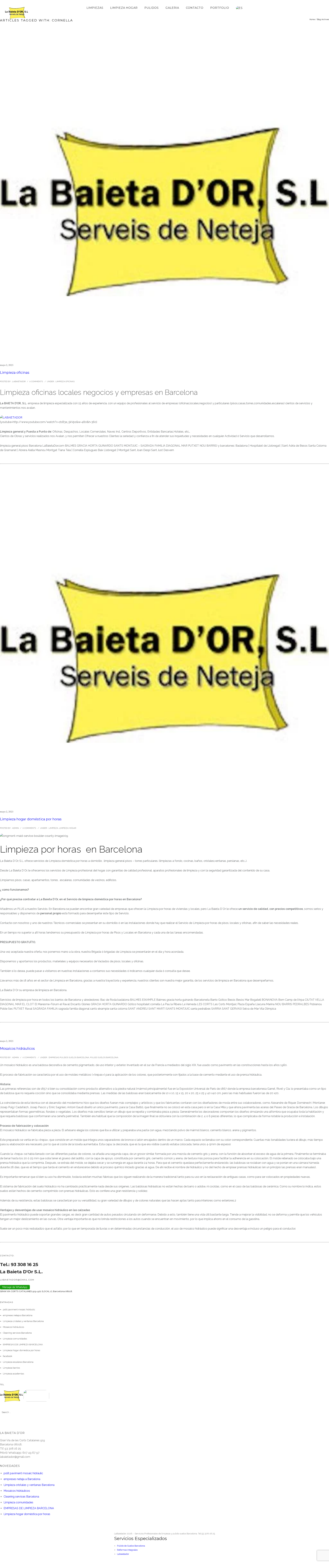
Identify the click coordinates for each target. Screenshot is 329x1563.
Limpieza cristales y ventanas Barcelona (23, 1321)
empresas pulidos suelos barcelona (68, 1057)
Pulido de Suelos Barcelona (131, 1545)
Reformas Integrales (127, 1550)
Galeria (172, 7)
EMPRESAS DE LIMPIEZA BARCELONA (23, 1344)
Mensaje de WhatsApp (14, 1287)
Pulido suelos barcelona (104, 1057)
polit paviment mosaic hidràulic (19, 1309)
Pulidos (151, 7)
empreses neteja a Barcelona (17, 1315)
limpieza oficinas (65, 381)
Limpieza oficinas (14, 372)
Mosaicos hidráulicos (17, 1048)
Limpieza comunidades (15, 1338)
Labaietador (123, 1554)
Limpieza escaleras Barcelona (18, 1362)
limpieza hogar (124, 7)
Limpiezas (95, 7)
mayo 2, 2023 (6, 365)
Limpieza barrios (11, 1368)
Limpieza (53, 828)
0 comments (36, 381)
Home (312, 19)
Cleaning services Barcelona (17, 1333)
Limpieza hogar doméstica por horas (31, 819)
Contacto (194, 7)
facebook (7, 1356)
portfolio (219, 7)
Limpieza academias (13, 1373)
